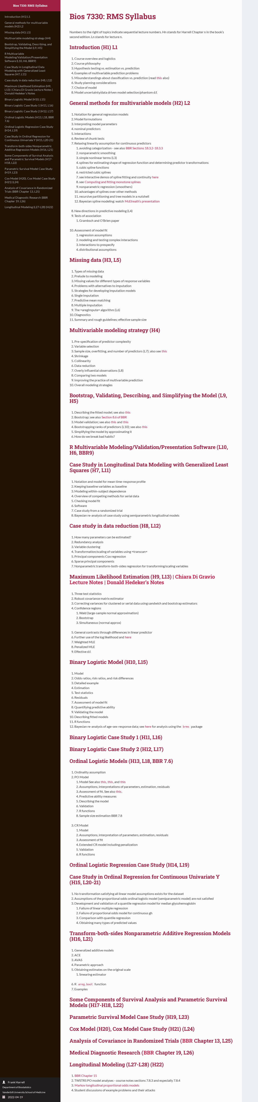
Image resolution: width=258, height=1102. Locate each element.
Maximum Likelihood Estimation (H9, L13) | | (29, 89)
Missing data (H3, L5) (18, 32)
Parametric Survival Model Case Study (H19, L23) (28, 170)
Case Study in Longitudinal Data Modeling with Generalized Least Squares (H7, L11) (25, 70)
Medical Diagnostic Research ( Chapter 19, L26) (26, 199)
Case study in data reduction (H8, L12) (28, 80)
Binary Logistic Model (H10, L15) (25, 99)
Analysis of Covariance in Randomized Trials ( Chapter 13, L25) (28, 189)
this (159, 78)
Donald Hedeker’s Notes (135, 582)
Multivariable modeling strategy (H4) (28, 38)
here (155, 177)
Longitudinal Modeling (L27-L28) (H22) (29, 207)
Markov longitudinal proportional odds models (107, 1085)
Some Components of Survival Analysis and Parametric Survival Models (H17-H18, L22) (29, 159)
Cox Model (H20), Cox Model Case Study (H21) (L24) (30, 180)
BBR (187, 1040)
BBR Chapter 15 (86, 1075)
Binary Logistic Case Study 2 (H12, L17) (29, 111)
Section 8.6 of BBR (114, 417)
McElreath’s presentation (142, 201)
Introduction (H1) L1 (17, 16)
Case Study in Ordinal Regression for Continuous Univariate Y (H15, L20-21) (29, 138)
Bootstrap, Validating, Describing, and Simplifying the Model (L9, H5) (28, 46)
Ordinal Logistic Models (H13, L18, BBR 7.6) (29, 119)
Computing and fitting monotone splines (113, 182)
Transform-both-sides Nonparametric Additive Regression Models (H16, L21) (29, 147)
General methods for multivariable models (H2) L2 (26, 24)
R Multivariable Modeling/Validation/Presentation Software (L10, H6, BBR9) (26, 57)
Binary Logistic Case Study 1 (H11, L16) (29, 105)
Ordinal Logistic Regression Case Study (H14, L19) (29, 128)
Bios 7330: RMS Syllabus (30, 5)
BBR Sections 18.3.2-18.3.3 (144, 148)
